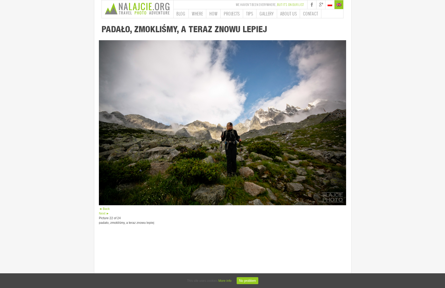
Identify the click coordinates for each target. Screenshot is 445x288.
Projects (232, 14)
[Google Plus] (320, 4)
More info (225, 281)
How (213, 14)
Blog (180, 14)
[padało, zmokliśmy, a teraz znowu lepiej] (222, 204)
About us (288, 14)
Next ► (104, 213)
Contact (310, 14)
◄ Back (104, 209)
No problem (247, 281)
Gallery (267, 14)
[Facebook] (311, 4)
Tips (249, 14)
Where (197, 14)
